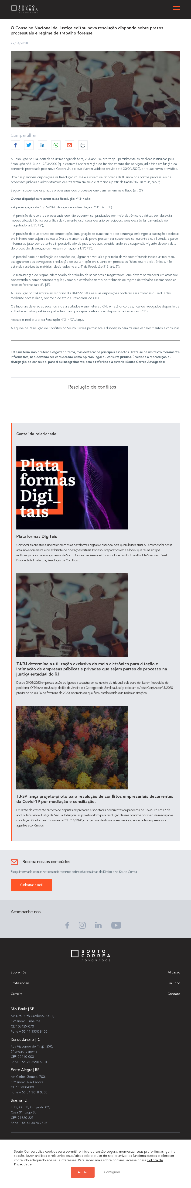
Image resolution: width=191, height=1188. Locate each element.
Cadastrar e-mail (31, 885)
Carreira (16, 994)
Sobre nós (18, 972)
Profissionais (20, 983)
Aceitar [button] (83, 1172)
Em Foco (173, 983)
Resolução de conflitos (92, 387)
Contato (173, 994)
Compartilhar (23, 135)
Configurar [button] (112, 1172)
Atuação (174, 972)
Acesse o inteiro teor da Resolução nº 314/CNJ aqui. (47, 319)
